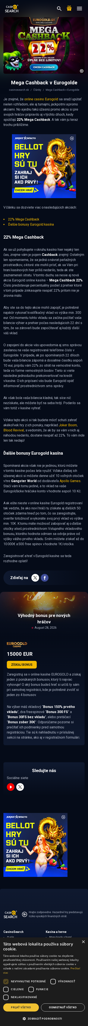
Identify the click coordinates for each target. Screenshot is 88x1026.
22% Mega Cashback (23, 219)
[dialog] (44, 981)
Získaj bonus (21, 664)
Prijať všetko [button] (21, 1007)
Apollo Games (70, 481)
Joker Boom (68, 425)
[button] (44, 1018)
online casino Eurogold (41, 99)
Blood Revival (13, 430)
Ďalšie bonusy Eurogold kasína (31, 224)
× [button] (83, 942)
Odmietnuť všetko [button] (63, 1007)
